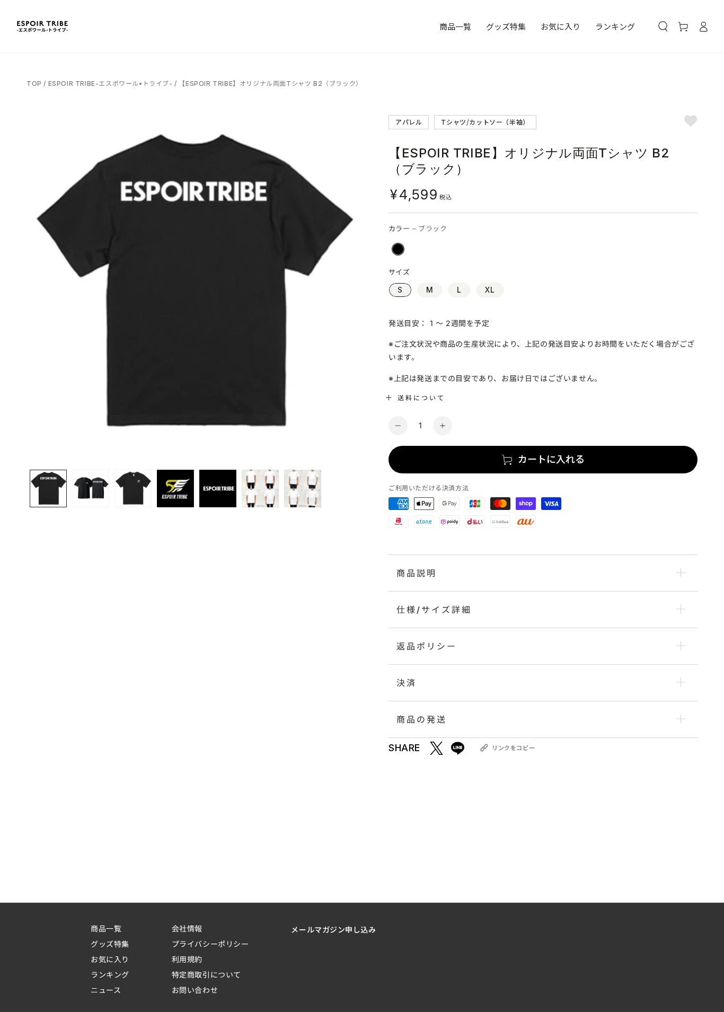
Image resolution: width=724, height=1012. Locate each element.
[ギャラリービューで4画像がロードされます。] (175, 488)
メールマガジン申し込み (333, 929)
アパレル (408, 121)
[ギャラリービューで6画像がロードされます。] (260, 488)
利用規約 (187, 959)
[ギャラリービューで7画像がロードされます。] (302, 488)
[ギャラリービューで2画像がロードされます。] (90, 488)
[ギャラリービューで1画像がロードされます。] (48, 488)
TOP (35, 83)
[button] (663, 26)
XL (490, 289)
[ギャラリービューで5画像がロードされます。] (217, 488)
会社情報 (187, 928)
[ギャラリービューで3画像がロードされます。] (133, 488)
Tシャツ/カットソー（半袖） (485, 121)
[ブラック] (398, 249)
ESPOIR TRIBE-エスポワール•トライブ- (110, 83)
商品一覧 (106, 928)
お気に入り (110, 959)
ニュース (106, 990)
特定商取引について (206, 974)
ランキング (110, 974)
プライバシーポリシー (210, 943)
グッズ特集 (110, 943)
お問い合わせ (195, 990)
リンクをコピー (513, 748)
